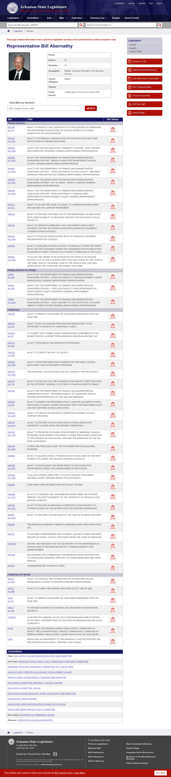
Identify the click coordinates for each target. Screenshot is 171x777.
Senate (142, 4)
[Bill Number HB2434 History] (113, 415)
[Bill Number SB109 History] (113, 581)
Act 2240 (11, 260)
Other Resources (96, 757)
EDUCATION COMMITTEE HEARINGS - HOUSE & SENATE (35, 683)
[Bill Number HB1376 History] (113, 140)
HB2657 (11, 515)
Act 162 (11, 326)
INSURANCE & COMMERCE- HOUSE (36, 715)
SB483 (11, 274)
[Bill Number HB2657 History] (113, 517)
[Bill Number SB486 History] (113, 287)
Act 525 (11, 277)
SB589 (11, 299)
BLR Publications (96, 752)
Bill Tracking (61, 773)
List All (133, 45)
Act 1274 (11, 497)
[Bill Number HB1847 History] (113, 171)
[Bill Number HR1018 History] (113, 557)
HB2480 (11, 446)
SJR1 (10, 639)
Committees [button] (33, 18)
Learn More (79, 773)
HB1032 (11, 333)
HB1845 (11, 148)
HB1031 (11, 324)
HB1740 (11, 381)
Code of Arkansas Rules (137, 763)
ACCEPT (160, 773)
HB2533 (11, 475)
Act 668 (11, 355)
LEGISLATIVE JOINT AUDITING (22, 699)
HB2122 (11, 205)
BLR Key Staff (94, 748)
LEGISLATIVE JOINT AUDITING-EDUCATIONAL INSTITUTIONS (37, 704)
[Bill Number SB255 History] (113, 590)
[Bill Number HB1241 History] (113, 345)
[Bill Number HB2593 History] (113, 487)
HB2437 (11, 225)
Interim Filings (132, 748)
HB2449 (11, 236)
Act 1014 (11, 425)
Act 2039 (11, 160)
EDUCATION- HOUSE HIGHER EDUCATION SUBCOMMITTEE (43, 656)
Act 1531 (11, 141)
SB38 (10, 598)
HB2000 (11, 402)
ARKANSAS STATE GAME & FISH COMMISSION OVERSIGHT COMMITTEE (53, 661)
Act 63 (10, 601)
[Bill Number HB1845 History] (113, 150)
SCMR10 (12, 617)
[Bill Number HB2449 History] (113, 238)
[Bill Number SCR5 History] (113, 630)
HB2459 (11, 422)
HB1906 (11, 391)
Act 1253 (11, 375)
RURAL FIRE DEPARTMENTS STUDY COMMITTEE (31, 709)
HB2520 (11, 246)
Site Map (46, 754)
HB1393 (11, 352)
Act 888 (11, 591)
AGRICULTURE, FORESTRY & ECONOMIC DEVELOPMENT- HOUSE (40, 672)
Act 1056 (11, 302)
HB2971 (11, 534)
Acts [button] (49, 18)
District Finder (136, 51)
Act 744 (11, 384)
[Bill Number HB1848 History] (113, 182)
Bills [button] (61, 18)
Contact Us (21, 754)
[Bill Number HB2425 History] (113, 216)
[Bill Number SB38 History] (113, 600)
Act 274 (11, 130)
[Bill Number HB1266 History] (113, 129)
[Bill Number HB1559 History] (113, 364)
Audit (159, 4)
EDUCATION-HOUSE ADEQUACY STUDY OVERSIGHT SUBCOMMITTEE (42, 693)
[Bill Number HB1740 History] (113, 383)
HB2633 (11, 494)
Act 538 (11, 346)
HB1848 (11, 180)
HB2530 (11, 465)
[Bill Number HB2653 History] (113, 507)
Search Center (132, 18)
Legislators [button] (13, 18)
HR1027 (11, 566)
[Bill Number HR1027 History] (113, 568)
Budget (116, 18)
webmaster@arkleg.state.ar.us (51, 764)
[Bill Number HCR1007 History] (113, 546)
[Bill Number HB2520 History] (113, 248)
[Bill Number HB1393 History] (113, 355)
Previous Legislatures (98, 744)
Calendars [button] (77, 18)
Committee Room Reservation (139, 752)
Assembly (120, 4)
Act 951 (11, 405)
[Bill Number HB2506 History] (113, 458)
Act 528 (11, 288)
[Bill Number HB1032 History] (113, 335)
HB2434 (11, 413)
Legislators (18, 31)
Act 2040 (11, 172)
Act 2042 (11, 194)
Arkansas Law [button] (97, 18)
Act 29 (10, 336)
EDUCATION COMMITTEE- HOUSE (24, 688)
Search (91, 108)
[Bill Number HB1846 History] (113, 160)
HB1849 (11, 191)
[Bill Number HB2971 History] (113, 536)
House (132, 4)
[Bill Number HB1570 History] (113, 374)
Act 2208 (11, 478)
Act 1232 (11, 435)
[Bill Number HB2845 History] (113, 527)
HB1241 (11, 343)
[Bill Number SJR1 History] (113, 641)
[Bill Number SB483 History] (113, 277)
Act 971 (11, 208)
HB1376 (11, 138)
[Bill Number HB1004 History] (113, 316)
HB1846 (11, 158)
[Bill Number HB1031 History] (113, 326)
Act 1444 (11, 239)
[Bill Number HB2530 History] (113, 467)
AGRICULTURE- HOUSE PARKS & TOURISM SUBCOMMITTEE (37, 677)
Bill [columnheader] (10, 119)
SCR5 (10, 628)
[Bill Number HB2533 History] (113, 477)
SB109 (11, 579)
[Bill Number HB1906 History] (113, 393)
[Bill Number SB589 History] (113, 301)
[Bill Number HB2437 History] (113, 227)
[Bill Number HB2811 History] (113, 259)
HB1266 (11, 127)
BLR (151, 4)
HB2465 (11, 432)
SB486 (11, 285)
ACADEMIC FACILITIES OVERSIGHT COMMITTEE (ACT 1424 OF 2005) (40, 667)
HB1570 (11, 372)
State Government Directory (138, 744)
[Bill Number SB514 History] (113, 610)
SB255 (11, 588)
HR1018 (11, 555)
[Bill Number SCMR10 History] (113, 619)
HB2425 (11, 214)
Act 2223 (11, 518)
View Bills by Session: (22, 102)
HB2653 (11, 505)
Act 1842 (11, 365)
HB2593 (11, 485)
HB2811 (11, 257)
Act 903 (11, 611)
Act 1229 (11, 416)
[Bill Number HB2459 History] (113, 425)
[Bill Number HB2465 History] (113, 434)
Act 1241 (11, 508)
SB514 (11, 608)
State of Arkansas (96, 761)
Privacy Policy (34, 754)
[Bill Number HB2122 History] (113, 207)
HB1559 (11, 362)
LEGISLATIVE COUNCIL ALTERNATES (35, 720)
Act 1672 (11, 468)
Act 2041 (11, 182)
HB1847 (11, 168)
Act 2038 (11, 151)
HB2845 (11, 524)
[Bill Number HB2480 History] (113, 448)
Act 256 (11, 582)
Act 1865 (11, 449)
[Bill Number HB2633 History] (113, 496)
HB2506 (11, 456)
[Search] (81, 25)
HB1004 (11, 314)
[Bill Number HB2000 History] (113, 404)
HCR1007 (12, 544)
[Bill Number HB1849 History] (113, 193)
